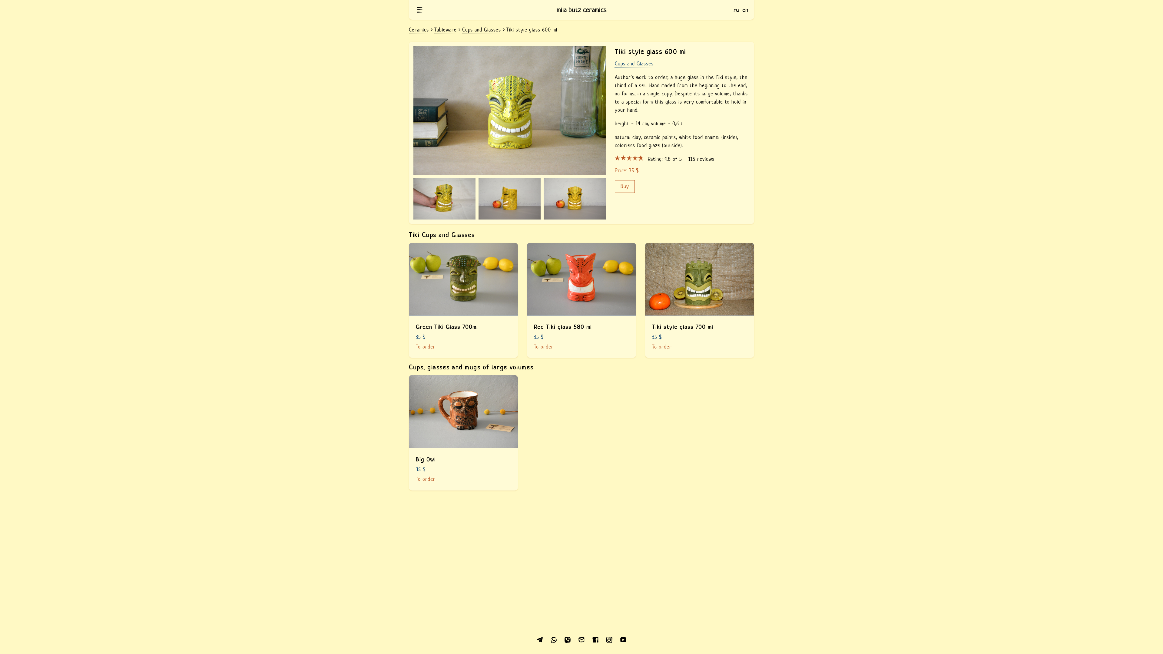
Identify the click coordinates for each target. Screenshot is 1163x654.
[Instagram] (609, 639)
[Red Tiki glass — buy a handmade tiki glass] (581, 300)
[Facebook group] (595, 639)
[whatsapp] (554, 639)
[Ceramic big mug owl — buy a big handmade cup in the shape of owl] (463, 432)
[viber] (568, 639)
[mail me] (581, 639)
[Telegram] (540, 639)
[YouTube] (623, 639)
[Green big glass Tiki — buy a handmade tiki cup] (463, 300)
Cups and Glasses (634, 63)
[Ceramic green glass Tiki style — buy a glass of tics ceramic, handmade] (699, 300)
